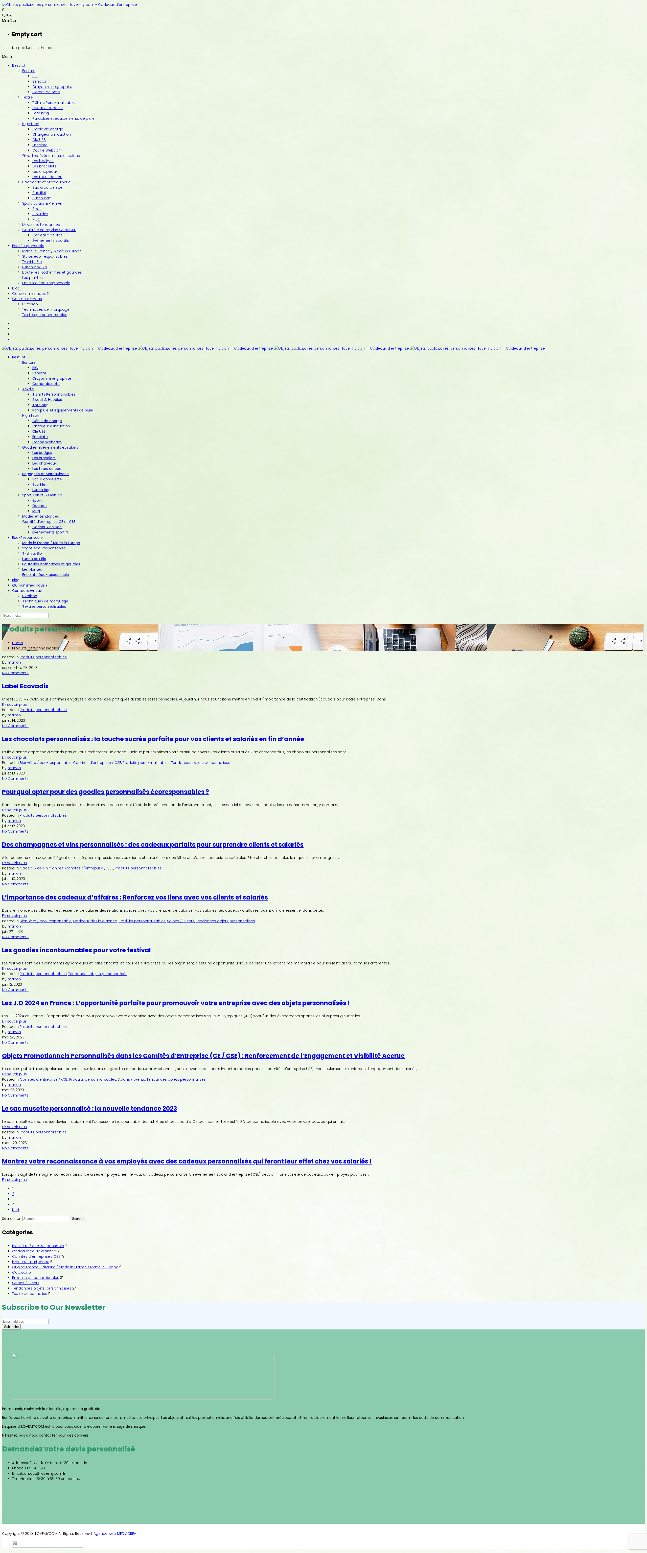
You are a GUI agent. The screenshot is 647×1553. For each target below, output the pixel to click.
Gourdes (40, 213)
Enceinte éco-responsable (46, 282)
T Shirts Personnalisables (54, 102)
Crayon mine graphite (52, 86)
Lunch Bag (41, 198)
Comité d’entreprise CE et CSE (49, 229)
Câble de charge (47, 129)
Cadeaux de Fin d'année (42, 868)
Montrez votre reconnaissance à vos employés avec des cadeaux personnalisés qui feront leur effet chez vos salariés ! (187, 1161)
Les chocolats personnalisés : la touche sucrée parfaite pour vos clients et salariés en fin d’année (153, 739)
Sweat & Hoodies (47, 107)
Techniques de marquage (46, 309)
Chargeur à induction (51, 134)
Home (17, 642)
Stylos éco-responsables (45, 256)
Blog (16, 288)
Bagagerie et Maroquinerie (46, 182)
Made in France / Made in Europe (52, 251)
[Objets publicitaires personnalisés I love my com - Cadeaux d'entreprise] (69, 4)
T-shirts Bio (32, 261)
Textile (27, 97)
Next (15, 1209)
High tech (30, 123)
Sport (37, 208)
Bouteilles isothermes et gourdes (52, 272)
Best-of (18, 65)
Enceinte (40, 145)
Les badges (43, 160)
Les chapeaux (44, 171)
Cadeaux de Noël (47, 235)
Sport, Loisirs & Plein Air (42, 203)
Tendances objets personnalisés (200, 762)
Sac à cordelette (47, 187)
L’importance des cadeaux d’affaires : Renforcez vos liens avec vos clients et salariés (135, 897)
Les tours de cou (47, 176)
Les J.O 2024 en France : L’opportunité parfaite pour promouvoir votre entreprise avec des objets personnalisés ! (176, 1003)
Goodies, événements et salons (51, 155)
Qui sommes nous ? (30, 293)
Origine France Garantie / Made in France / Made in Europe (65, 1267)
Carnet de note (46, 91)
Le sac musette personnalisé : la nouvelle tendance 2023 (89, 1108)
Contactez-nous (27, 298)
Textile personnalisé (29, 1293)
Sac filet (39, 192)
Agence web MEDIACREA (115, 1533)
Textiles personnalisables (44, 314)
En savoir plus (14, 704)
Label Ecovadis (25, 686)
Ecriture (28, 70)
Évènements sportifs (50, 240)
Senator (39, 81)
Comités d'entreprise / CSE (97, 762)
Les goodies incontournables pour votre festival (76, 950)
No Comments (15, 672)
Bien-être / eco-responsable (46, 762)
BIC (35, 76)
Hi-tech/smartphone (30, 1261)
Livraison (30, 304)
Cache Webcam (47, 150)
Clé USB (39, 139)
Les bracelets (44, 166)
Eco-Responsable (28, 245)
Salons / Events (180, 921)
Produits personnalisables (43, 657)
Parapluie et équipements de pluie (63, 118)
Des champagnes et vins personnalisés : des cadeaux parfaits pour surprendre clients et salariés (153, 844)
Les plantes (32, 277)
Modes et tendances (41, 224)
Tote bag (40, 113)
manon (14, 662)
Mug (36, 219)
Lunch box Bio (34, 267)
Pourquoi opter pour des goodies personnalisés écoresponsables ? (105, 792)
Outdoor (20, 1272)
